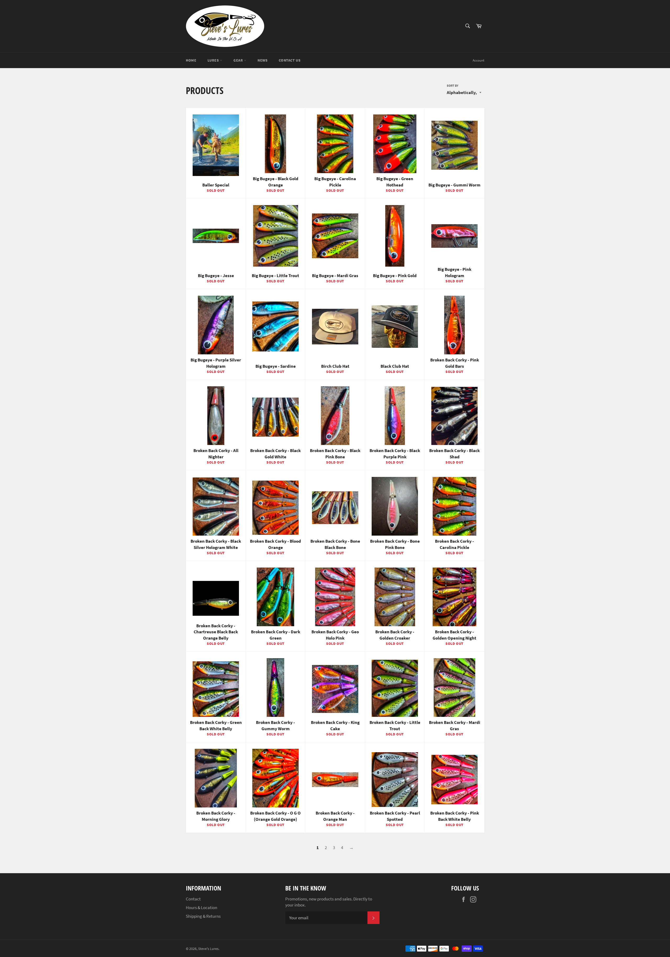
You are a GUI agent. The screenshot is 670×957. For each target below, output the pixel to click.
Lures (214, 60)
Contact (193, 899)
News (262, 60)
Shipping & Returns (203, 916)
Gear (238, 60)
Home (191, 60)
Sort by (452, 85)
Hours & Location (201, 907)
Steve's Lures (208, 949)
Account (478, 60)
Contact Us (289, 60)
